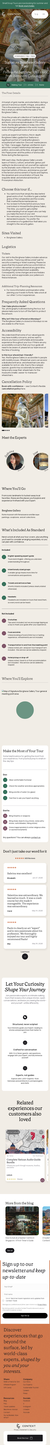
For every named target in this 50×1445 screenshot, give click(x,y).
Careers (26, 1390)
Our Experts (27, 1384)
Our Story (26, 1382)
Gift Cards (7, 1387)
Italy (27, 56)
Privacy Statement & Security (25, 1430)
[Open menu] (43, 14)
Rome (33, 56)
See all (9, 1250)
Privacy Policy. (42, 1305)
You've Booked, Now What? (11, 1416)
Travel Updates (9, 1406)
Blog (5, 1401)
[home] (12, 16)
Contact (7, 1412)
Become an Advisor (11, 1409)
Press (25, 1393)
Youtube (26, 1412)
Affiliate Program (10, 1384)
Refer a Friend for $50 (12, 1382)
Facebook (26, 1401)
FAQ (5, 1403)
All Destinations (20, 56)
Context (19, 295)
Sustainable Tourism (31, 1387)
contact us (35, 837)
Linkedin (26, 1409)
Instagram (27, 1406)
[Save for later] (41, 1132)
